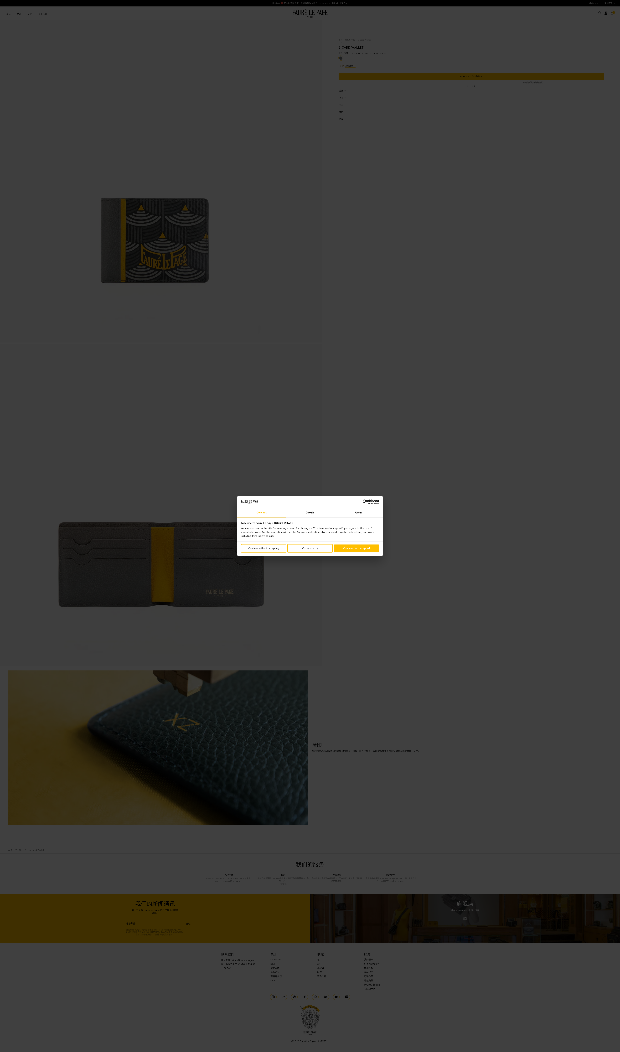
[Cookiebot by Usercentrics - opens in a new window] (365, 502)
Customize (308, 548)
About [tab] (358, 512)
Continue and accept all (356, 548)
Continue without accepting (263, 548)
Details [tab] (310, 512)
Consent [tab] (262, 512)
